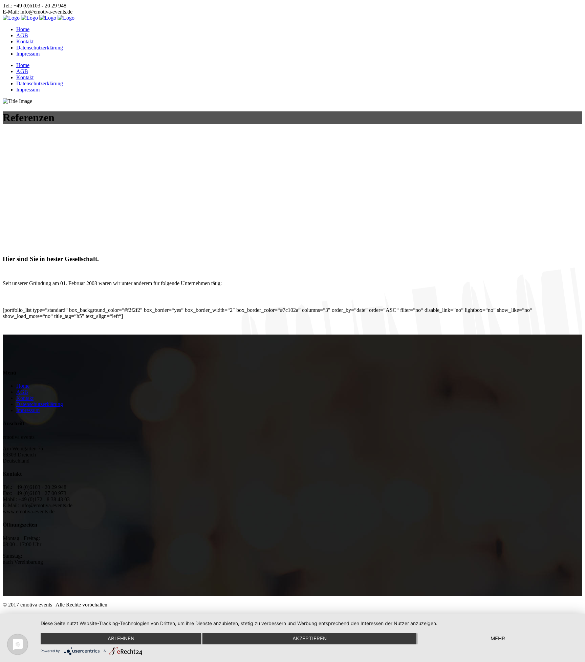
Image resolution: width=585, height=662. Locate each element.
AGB (22, 392)
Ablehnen (121, 638)
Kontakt (25, 398)
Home (22, 386)
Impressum (28, 410)
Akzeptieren (309, 638)
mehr (498, 638)
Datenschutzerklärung (39, 404)
